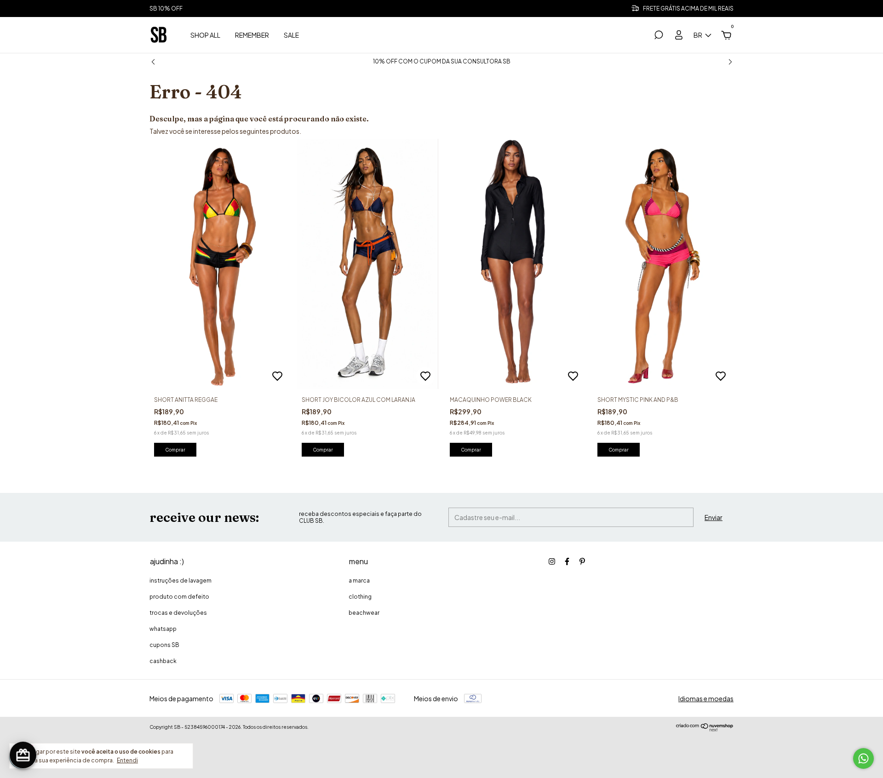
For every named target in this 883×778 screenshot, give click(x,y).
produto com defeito (179, 596)
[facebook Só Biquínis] (567, 561)
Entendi (127, 760)
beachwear (364, 612)
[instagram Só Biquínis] (552, 561)
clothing (360, 596)
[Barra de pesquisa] (658, 36)
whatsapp (163, 628)
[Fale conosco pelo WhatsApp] (863, 758)
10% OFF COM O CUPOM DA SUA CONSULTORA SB (441, 61)
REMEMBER (252, 35)
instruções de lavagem (180, 580)
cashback (163, 661)
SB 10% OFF (166, 8)
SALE (291, 35)
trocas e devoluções (178, 612)
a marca (359, 580)
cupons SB (164, 644)
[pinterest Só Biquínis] (582, 561)
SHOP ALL (205, 35)
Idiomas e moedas (706, 698)
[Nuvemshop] (705, 729)
